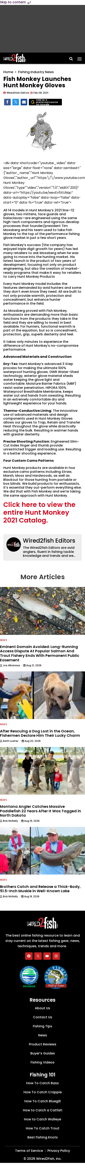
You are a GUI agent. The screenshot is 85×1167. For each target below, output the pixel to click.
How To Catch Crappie (43, 1092)
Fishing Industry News (36, 72)
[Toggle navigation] (79, 57)
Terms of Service (29, 1150)
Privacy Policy (58, 1150)
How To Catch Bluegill (42, 1101)
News (3, 640)
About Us (42, 1008)
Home (8, 72)
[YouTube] (47, 956)
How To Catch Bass (42, 1083)
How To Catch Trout (42, 1128)
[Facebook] (29, 956)
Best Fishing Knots (42, 1137)
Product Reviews (42, 1044)
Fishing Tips (42, 1026)
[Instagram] (56, 956)
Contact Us (42, 1017)
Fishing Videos (42, 1062)
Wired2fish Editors (49, 541)
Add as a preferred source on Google (47, 102)
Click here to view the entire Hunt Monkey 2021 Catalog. (39, 512)
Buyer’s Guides (42, 1053)
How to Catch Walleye (42, 1119)
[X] (38, 956)
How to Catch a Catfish (42, 1110)
